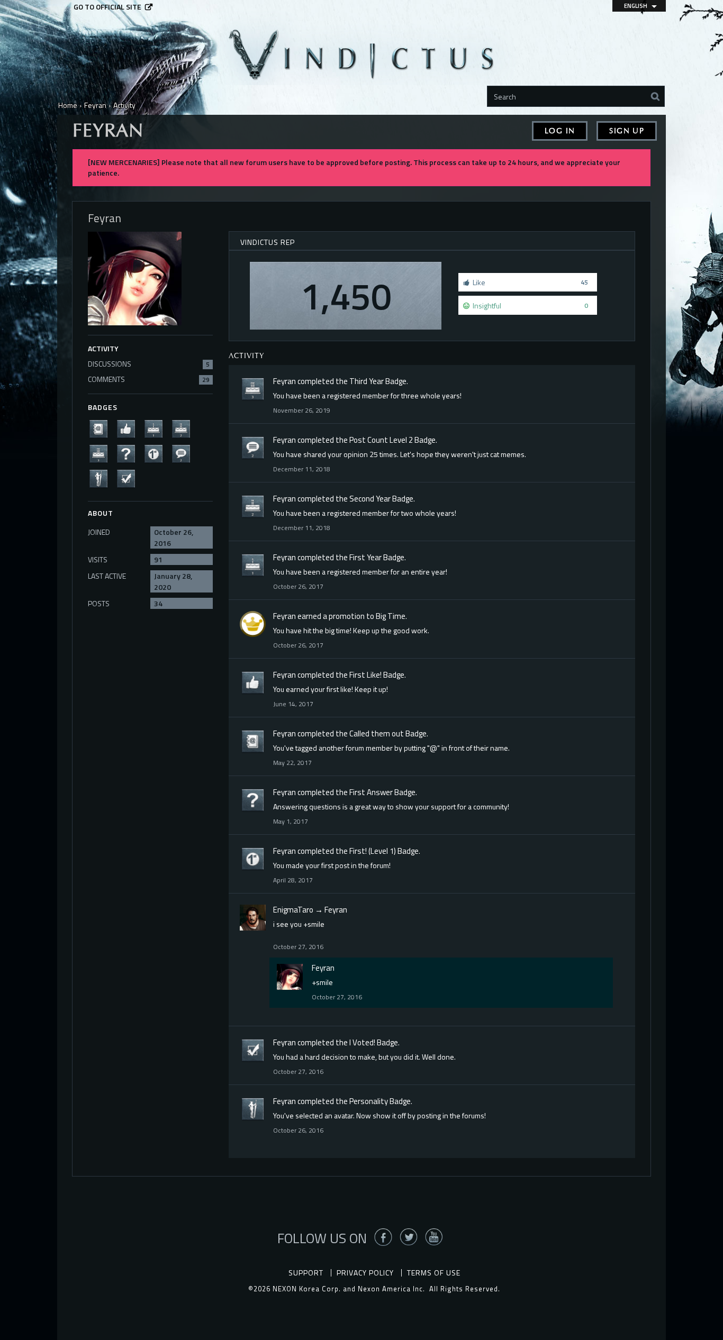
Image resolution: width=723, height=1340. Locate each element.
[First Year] (156, 428)
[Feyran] (290, 977)
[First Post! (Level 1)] (156, 453)
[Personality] (101, 478)
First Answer (371, 792)
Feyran (284, 381)
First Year (365, 557)
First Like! (365, 675)
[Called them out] (101, 428)
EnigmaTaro (293, 910)
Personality (368, 1101)
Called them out (376, 733)
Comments (149, 379)
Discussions (149, 363)
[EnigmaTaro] (253, 918)
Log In (560, 130)
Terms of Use (433, 1272)
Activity (103, 348)
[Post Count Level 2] (184, 453)
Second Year (370, 499)
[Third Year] (101, 453)
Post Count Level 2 (381, 440)
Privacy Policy (365, 1272)
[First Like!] (129, 428)
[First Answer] (129, 453)
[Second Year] (184, 428)
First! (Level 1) (372, 851)
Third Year (366, 381)
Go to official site (107, 7)
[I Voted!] (129, 478)
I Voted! (362, 1042)
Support (305, 1272)
